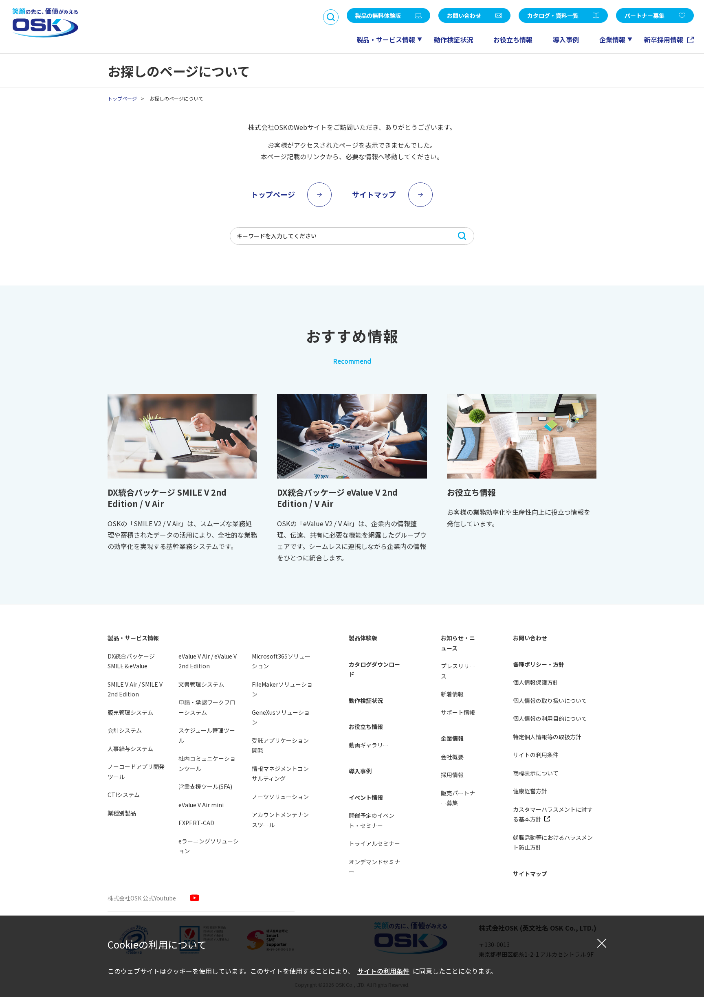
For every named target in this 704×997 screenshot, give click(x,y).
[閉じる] (602, 943)
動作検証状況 (453, 39)
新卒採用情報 (664, 39)
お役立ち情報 (512, 39)
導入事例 (566, 39)
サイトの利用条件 (383, 971)
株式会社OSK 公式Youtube (142, 898)
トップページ (122, 98)
